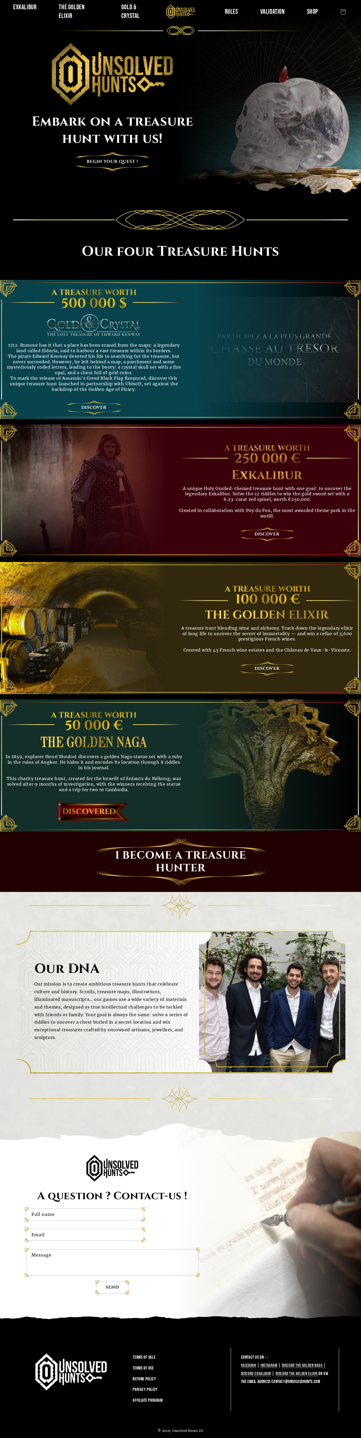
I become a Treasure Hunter (180, 861)
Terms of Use (143, 1368)
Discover (94, 407)
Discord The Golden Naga (302, 1365)
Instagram (269, 1365)
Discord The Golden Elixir (297, 1373)
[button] (343, 12)
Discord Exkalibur (256, 1373)
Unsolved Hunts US (187, 1431)
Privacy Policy (145, 1389)
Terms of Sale (144, 1357)
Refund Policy (144, 1379)
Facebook (248, 1365)
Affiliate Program (148, 1400)
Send (112, 1287)
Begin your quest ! (112, 161)
